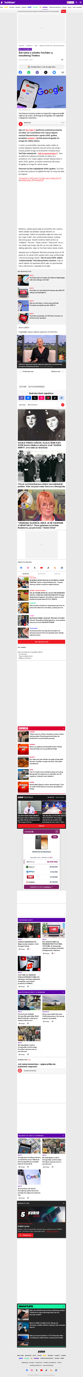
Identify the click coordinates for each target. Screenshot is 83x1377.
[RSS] (55, 567)
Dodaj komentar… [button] (30, 1071)
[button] (62, 59)
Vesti (36, 45)
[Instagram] (41, 398)
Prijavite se (27, 1235)
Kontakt (31, 1362)
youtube (38, 180)
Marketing (25, 1362)
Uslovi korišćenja (48, 1365)
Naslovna (21, 45)
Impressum (38, 1362)
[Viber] (21, 398)
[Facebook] (28, 398)
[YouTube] (48, 398)
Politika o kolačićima (50, 1362)
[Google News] (61, 398)
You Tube (29, 130)
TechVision (29, 45)
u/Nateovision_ (26, 180)
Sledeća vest (55, 371)
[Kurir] (7, 2)
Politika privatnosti (36, 1365)
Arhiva (59, 1362)
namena (31, 138)
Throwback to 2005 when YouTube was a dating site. (39, 178)
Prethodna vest (28, 371)
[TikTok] (55, 398)
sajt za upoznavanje (47, 153)
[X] (35, 398)
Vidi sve (41, 826)
